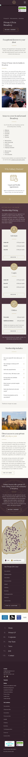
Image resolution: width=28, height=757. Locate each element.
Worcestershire (13, 18)
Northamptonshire (8, 594)
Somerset (6, 597)
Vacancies (6, 680)
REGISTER (13, 257)
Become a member (13, 509)
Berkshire (6, 591)
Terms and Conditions (8, 692)
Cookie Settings (7, 698)
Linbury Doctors (8, 751)
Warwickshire (7, 571)
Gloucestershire (7, 574)
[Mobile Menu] (25, 2)
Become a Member (10, 29)
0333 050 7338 (7, 672)
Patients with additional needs (10, 685)
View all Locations (11, 605)
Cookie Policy (6, 696)
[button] (8, 199)
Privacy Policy (7, 694)
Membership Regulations (9, 687)
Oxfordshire (7, 577)
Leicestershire (7, 600)
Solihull (5, 584)
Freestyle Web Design (11, 749)
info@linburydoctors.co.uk (9, 671)
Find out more (7, 472)
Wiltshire (6, 587)
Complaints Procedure (8, 689)
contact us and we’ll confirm (18, 159)
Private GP (6, 18)
